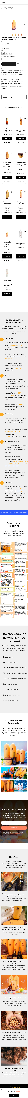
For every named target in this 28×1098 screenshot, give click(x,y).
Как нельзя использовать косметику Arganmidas (14, 998)
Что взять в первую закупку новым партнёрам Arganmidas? (14, 895)
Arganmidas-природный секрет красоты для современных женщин (14, 928)
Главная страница (8, 7)
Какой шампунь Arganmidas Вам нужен (14, 962)
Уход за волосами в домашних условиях (14, 1069)
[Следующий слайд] (24, 24)
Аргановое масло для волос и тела (14, 1033)
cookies (18, 1091)
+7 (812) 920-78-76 (14, 1087)
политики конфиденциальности (16, 833)
